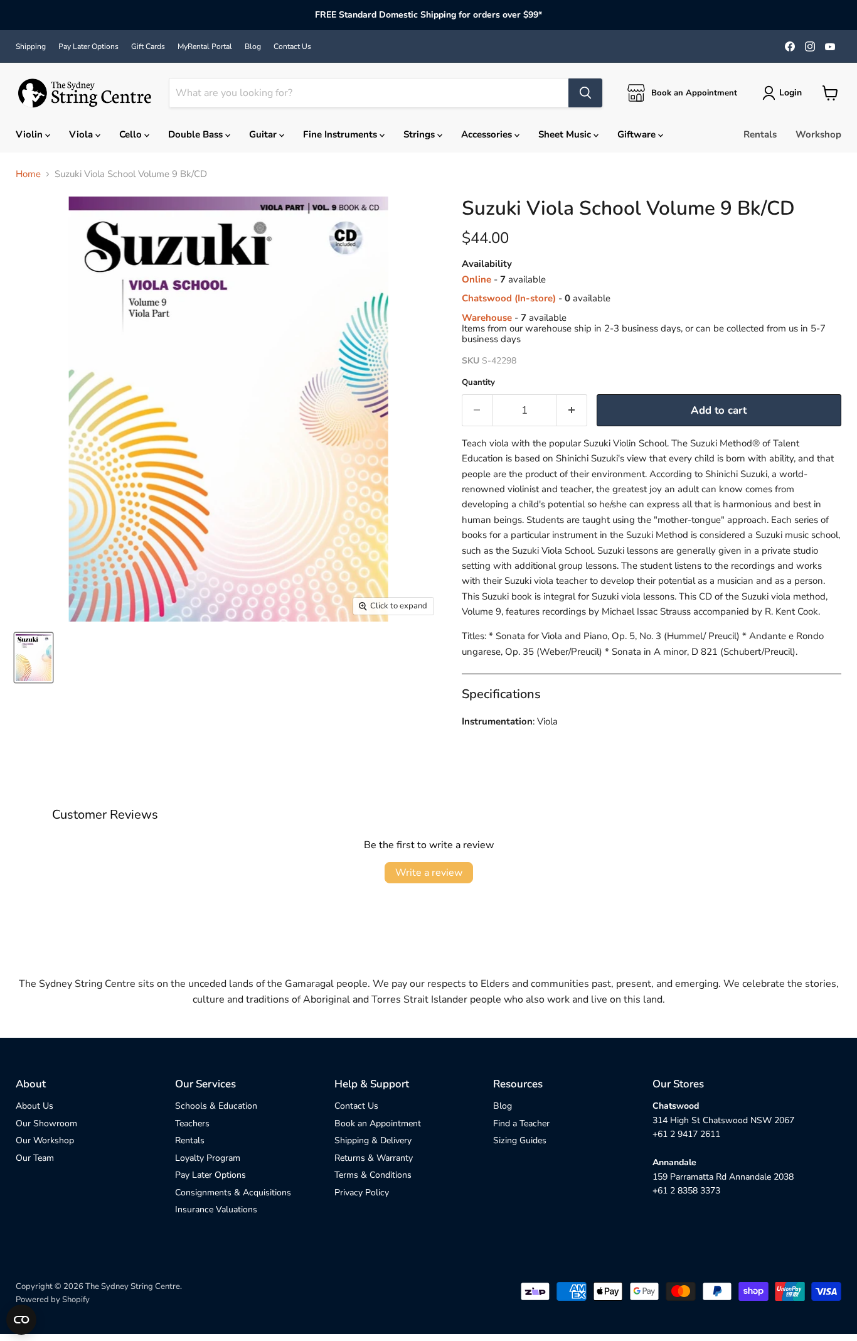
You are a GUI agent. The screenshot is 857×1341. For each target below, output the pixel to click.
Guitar (264, 134)
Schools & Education (216, 1106)
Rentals (760, 134)
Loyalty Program (207, 1158)
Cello (131, 134)
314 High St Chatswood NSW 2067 (723, 1120)
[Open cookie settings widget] (21, 1320)
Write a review (428, 873)
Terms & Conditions (373, 1175)
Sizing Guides (519, 1140)
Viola (82, 134)
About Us (34, 1106)
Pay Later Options (88, 46)
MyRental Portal (205, 46)
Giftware (637, 134)
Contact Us (292, 46)
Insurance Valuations (216, 1209)
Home (28, 174)
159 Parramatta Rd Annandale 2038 (723, 1177)
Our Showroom (46, 1123)
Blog (253, 46)
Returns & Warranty (373, 1158)
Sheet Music (566, 134)
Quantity (478, 382)
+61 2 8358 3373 (686, 1191)
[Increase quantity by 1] (571, 410)
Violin (30, 134)
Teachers (192, 1123)
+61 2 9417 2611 (686, 1134)
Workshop (818, 134)
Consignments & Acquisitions (233, 1192)
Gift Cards (148, 46)
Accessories (487, 134)
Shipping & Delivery (373, 1140)
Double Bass (196, 134)
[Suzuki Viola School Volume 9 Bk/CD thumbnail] (33, 657)
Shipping (31, 46)
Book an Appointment (377, 1123)
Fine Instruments (341, 134)
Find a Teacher (521, 1123)
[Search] (585, 92)
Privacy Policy (361, 1192)
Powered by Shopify (53, 1299)
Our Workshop (45, 1140)
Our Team (35, 1158)
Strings (420, 134)
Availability (487, 264)
